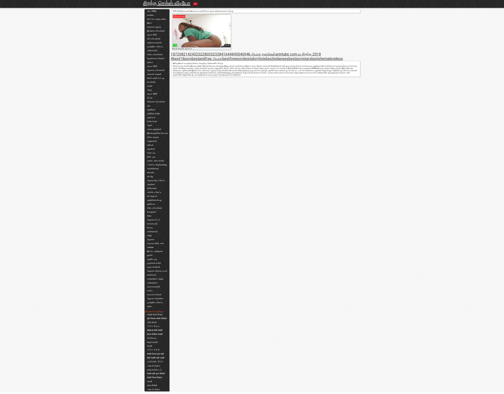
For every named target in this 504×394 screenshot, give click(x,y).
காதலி (149, 86)
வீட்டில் (149, 98)
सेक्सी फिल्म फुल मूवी (155, 354)
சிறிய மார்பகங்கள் (154, 208)
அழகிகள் (151, 149)
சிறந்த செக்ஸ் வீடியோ (166, 3)
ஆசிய (149, 306)
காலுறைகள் (152, 141)
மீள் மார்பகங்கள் (153, 39)
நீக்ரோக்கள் (152, 188)
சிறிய (149, 216)
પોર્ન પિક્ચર (151, 338)
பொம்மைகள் (152, 224)
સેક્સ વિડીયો (152, 385)
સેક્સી (149, 346)
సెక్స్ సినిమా (153, 350)
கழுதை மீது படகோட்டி (156, 180)
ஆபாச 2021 (152, 35)
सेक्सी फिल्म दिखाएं (154, 377)
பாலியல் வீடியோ (153, 366)
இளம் (149, 23)
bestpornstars (299, 58)
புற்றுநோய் (151, 109)
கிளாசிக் (150, 172)
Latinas (150, 247)
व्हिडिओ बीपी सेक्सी (155, 330)
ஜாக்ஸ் (150, 255)
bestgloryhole (255, 58)
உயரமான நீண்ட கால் (155, 243)
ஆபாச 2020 (152, 94)
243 (193, 54)
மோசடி (150, 227)
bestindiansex (277, 58)
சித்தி (149, 235)
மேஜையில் (151, 212)
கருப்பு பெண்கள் (153, 267)
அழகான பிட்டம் (153, 220)
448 (230, 54)
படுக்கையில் (152, 50)
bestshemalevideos (327, 58)
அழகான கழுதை (154, 27)
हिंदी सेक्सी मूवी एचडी (155, 358)
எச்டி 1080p (151, 11)
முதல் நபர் (151, 117)
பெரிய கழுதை (153, 137)
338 (218, 54)
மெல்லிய (150, 15)
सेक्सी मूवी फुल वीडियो (156, 373)
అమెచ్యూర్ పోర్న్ (155, 362)
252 (199, 54)
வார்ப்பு (150, 290)
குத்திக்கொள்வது (154, 200)
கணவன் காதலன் (154, 74)
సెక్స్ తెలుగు (153, 326)
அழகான (150, 239)
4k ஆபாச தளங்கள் (261, 54)
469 (243, 54)
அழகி (149, 125)
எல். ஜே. (150, 176)
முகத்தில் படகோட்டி (155, 46)
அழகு (149, 90)
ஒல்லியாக (151, 204)
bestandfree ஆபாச (207, 58)
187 (174, 54)
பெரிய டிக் (151, 153)
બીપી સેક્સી (151, 322)
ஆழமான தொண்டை (155, 298)
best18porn (182, 58)
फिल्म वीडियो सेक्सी (155, 334)
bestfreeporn (233, 58)
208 (180, 54)
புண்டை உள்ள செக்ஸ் (155, 161)
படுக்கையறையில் (154, 42)
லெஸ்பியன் (151, 275)
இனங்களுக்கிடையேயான (157, 133)
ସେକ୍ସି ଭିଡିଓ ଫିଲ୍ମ (155, 314)
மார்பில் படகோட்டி (154, 192)
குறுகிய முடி (152, 259)
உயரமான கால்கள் (154, 294)
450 (237, 54)
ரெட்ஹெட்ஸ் (152, 196)
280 (205, 54)
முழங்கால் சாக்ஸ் (154, 263)
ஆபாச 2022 (152, 66)
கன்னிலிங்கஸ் (153, 168)
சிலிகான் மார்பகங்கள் (156, 102)
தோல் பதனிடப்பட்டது (155, 78)
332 (212, 54)
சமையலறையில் (153, 286)
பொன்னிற (151, 82)
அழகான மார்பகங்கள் (156, 70)
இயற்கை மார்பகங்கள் (156, 31)
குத (148, 105)
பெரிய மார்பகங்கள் (155, 54)
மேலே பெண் (152, 121)
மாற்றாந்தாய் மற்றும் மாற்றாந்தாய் (155, 281)
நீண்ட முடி (151, 157)
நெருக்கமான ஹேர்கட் (156, 58)
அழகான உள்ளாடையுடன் (157, 271)
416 (224, 54)
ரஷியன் (150, 145)
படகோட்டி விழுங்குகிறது (157, 164)
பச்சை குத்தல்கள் (154, 129)
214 (186, 54)
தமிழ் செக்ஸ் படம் (154, 370)
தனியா (150, 62)
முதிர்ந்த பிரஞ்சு (153, 113)
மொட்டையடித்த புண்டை (157, 19)
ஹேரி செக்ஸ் (152, 342)
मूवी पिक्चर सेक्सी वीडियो (157, 318)
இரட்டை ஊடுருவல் (155, 251)
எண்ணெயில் (152, 231)
